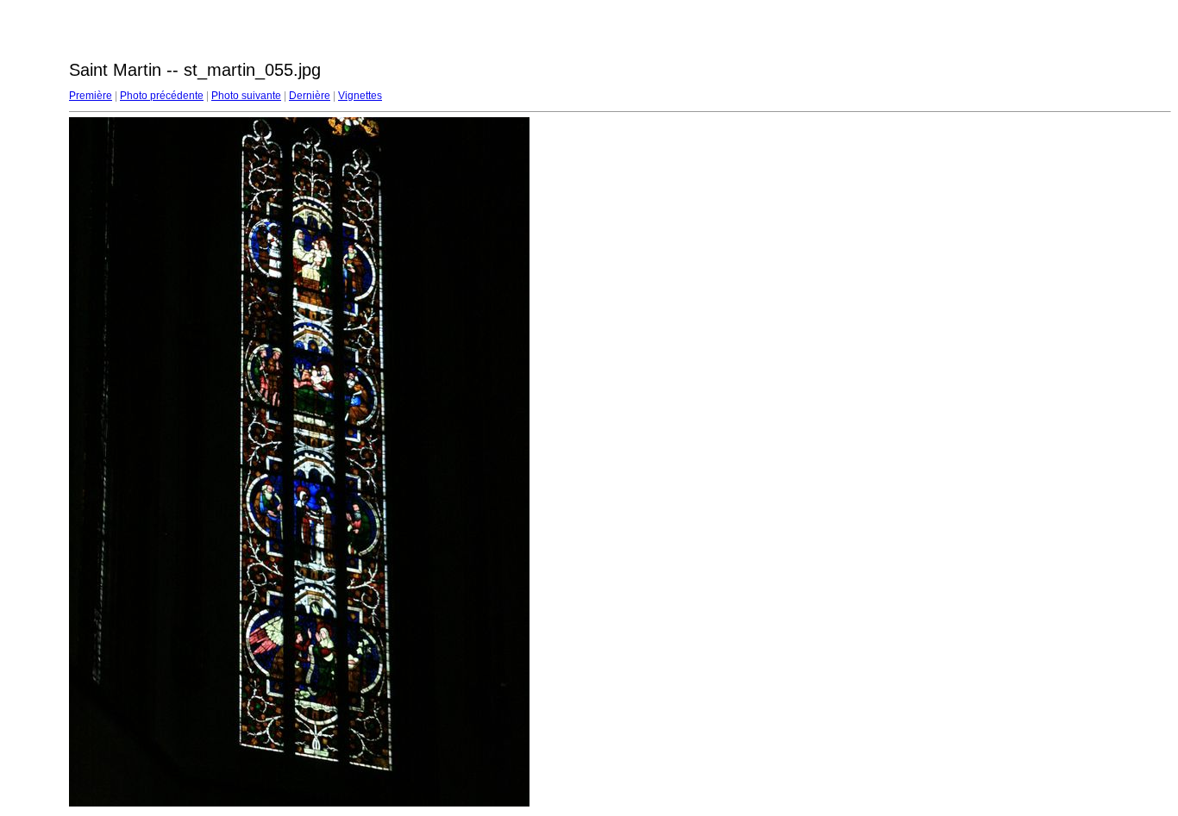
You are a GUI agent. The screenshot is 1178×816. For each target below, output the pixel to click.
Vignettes (360, 96)
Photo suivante (246, 96)
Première (90, 96)
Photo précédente (162, 96)
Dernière (309, 96)
